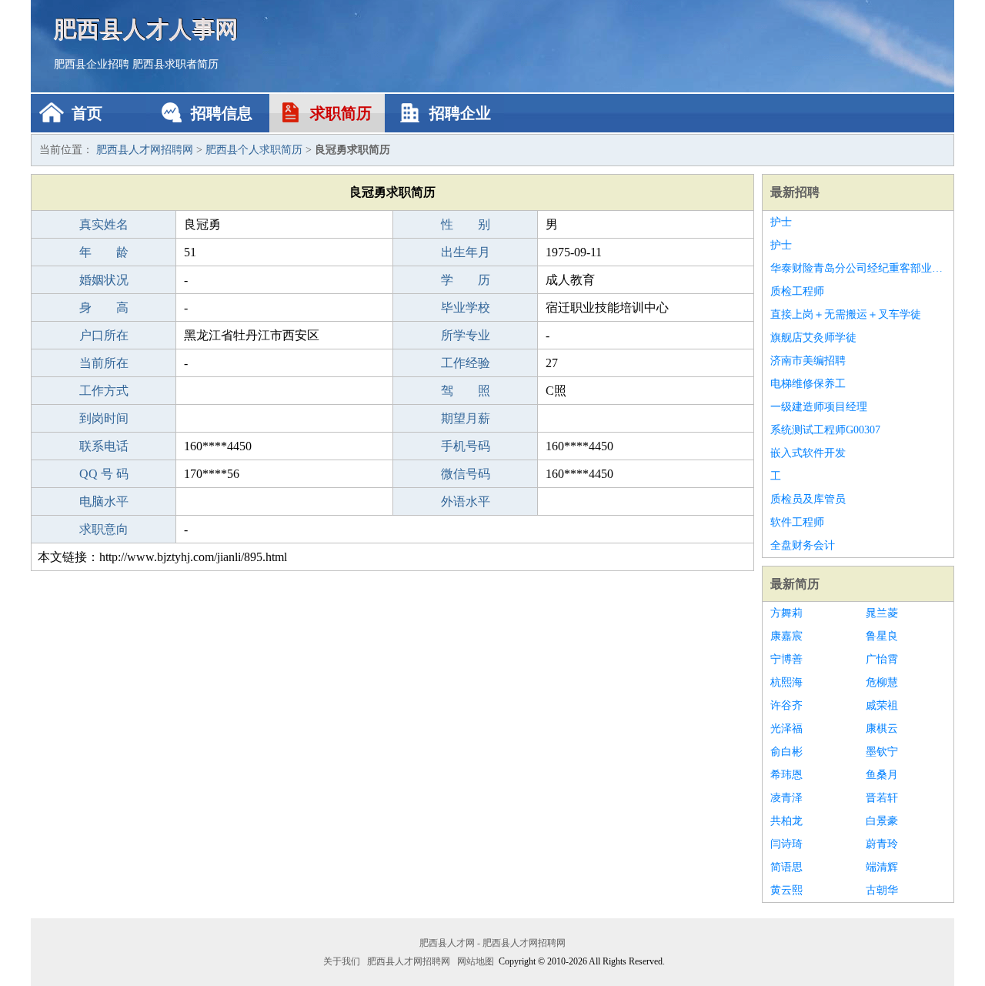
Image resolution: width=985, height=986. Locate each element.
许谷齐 (786, 705)
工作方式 (104, 390)
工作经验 (465, 362)
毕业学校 (465, 307)
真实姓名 (104, 224)
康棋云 (882, 728)
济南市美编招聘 (808, 360)
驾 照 (465, 390)
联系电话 (104, 446)
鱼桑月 (882, 774)
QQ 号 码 (104, 473)
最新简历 (795, 583)
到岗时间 (104, 418)
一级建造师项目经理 (818, 407)
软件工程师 (797, 522)
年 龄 (104, 252)
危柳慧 (882, 682)
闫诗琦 (786, 844)
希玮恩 (786, 774)
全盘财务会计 (802, 545)
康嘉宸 (786, 636)
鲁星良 (882, 636)
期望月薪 (465, 418)
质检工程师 (797, 291)
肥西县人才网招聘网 (144, 149)
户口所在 (104, 335)
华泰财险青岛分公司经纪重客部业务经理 (858, 268)
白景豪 (882, 821)
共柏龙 (786, 821)
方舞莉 (786, 613)
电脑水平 (104, 501)
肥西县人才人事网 (146, 29)
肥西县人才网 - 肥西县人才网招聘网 (492, 943)
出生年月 (465, 252)
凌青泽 (786, 798)
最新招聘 (795, 192)
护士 (781, 222)
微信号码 (465, 473)
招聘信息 (221, 113)
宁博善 (786, 659)
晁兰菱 (882, 613)
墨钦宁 (882, 751)
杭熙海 (786, 682)
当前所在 (104, 362)
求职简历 (341, 113)
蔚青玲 (882, 844)
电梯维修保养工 (808, 383)
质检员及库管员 (808, 499)
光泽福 (786, 728)
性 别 (465, 224)
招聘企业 (460, 113)
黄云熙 (786, 890)
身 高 (104, 307)
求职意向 (104, 529)
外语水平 (465, 501)
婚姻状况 (104, 279)
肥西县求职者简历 (175, 64)
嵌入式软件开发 (808, 453)
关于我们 (341, 961)
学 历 (465, 279)
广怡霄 (882, 659)
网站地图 (475, 961)
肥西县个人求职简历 (253, 149)
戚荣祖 (882, 705)
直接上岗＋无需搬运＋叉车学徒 (845, 314)
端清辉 (882, 867)
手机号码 (465, 446)
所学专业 (465, 335)
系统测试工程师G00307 (825, 430)
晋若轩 (882, 798)
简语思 (786, 867)
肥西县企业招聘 (91, 64)
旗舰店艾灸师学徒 (813, 337)
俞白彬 (786, 751)
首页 (87, 113)
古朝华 (882, 890)
